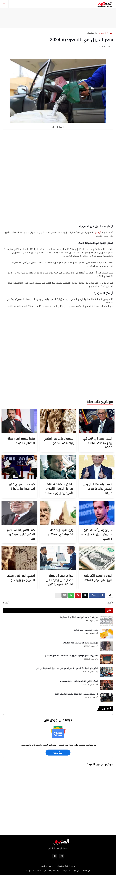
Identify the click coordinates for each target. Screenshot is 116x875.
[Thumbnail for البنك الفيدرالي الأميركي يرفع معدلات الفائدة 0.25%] (96, 433)
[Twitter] (85, 595)
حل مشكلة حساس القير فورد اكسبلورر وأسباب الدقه (76, 694)
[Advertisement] (58, 18)
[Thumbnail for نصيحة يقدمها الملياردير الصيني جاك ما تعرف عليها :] (96, 478)
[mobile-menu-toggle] (4, 4)
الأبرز (109, 610)
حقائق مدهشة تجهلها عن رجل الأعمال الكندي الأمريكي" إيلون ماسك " (59, 489)
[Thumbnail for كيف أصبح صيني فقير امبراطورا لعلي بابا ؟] (19, 478)
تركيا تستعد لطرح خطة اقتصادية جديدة (21, 441)
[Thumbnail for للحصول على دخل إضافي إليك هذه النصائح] (58, 433)
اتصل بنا (66, 870)
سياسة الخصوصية (33, 870)
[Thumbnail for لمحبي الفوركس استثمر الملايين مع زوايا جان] (19, 570)
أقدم (6, 602)
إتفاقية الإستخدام (51, 870)
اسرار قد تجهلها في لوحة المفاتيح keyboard (79, 617)
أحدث (109, 602)
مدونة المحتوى (47, 866)
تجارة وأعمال (92, 33)
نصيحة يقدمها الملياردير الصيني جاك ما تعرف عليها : (97, 489)
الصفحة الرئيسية (106, 33)
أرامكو (98, 233)
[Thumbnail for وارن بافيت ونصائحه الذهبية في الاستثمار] (58, 524)
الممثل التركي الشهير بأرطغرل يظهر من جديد (79, 681)
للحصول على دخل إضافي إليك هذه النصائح (58, 441)
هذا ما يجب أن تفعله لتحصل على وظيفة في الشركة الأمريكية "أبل (59, 580)
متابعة (58, 752)
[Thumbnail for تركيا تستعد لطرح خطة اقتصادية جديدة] (19, 433)
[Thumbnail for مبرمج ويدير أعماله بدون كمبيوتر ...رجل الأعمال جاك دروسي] (96, 524)
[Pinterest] (78, 595)
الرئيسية (86, 870)
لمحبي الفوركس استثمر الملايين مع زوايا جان (20, 578)
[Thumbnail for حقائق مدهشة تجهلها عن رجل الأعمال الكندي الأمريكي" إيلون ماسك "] (58, 478)
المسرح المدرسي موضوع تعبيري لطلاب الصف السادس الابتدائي (71, 655)
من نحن (76, 870)
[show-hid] (58, 595)
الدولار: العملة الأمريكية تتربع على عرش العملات (98, 578)
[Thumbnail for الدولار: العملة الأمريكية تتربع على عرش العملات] (96, 570)
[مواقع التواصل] (61, 856)
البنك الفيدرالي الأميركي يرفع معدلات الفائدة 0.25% (97, 443)
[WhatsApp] (71, 595)
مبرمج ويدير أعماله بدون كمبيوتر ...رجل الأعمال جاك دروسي (96, 534)
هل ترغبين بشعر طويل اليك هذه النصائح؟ (80, 642)
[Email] (64, 595)
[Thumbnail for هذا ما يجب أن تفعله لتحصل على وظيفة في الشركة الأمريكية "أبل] (58, 570)
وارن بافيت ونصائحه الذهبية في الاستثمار (60, 532)
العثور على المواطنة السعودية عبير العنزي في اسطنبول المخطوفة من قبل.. (66, 668)
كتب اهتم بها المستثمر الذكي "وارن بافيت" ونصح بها (20, 534)
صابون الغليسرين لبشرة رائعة (86, 630)
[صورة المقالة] (106, 621)
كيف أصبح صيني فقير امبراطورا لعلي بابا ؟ (22, 486)
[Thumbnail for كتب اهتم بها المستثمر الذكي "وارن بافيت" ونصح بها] (19, 524)
